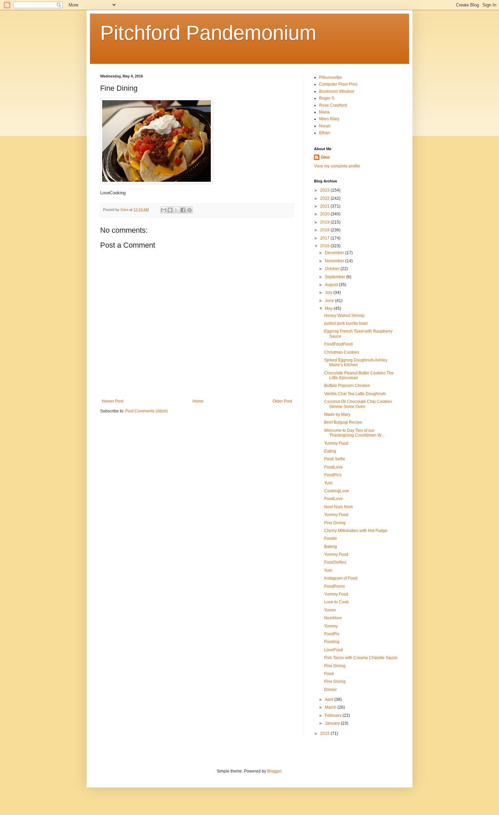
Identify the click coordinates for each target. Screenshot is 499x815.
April (329, 699)
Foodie (330, 538)
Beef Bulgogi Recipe (343, 422)
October (332, 268)
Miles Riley (329, 119)
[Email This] (163, 210)
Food (329, 673)
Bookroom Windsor (336, 91)
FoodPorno (334, 586)
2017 (325, 238)
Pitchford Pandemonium (208, 32)
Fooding (331, 641)
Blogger (274, 771)
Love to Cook (336, 602)
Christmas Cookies (341, 352)
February (334, 715)
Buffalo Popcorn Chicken (347, 385)
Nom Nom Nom (338, 506)
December (335, 252)
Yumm (330, 610)
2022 (325, 198)
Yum (328, 483)
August (332, 284)
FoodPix (331, 634)
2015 (325, 733)
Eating (330, 451)
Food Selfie (334, 459)
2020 (325, 214)
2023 (325, 190)
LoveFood (333, 650)
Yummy (331, 626)
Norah (325, 126)
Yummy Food (336, 443)
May (329, 308)
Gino (325, 157)
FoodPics (332, 475)
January (333, 723)
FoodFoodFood (338, 344)
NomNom (333, 618)
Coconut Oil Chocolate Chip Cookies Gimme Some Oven (358, 404)
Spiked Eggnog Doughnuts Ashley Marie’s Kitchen (355, 362)
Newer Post (112, 401)
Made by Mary (337, 414)
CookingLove (336, 491)
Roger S (326, 98)
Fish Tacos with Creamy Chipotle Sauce (361, 657)
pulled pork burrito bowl (346, 323)
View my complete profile (337, 166)
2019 (325, 222)
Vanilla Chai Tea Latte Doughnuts (355, 393)
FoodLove (333, 467)
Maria (324, 112)
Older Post (282, 401)
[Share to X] (176, 210)
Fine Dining (335, 522)
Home (198, 401)
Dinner (330, 689)
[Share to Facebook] (183, 210)
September (335, 276)
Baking (330, 546)
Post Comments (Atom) (146, 411)
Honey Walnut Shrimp (344, 315)
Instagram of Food (340, 578)
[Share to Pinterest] (189, 210)
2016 (325, 246)
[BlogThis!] (170, 210)
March (331, 707)
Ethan (324, 132)
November (335, 261)
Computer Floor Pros (338, 84)
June (330, 300)
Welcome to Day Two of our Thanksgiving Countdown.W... (354, 433)
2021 (325, 206)
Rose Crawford (333, 105)
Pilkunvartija (330, 77)
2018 (325, 230)
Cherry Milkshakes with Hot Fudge (355, 530)
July (329, 292)
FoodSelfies (335, 562)
